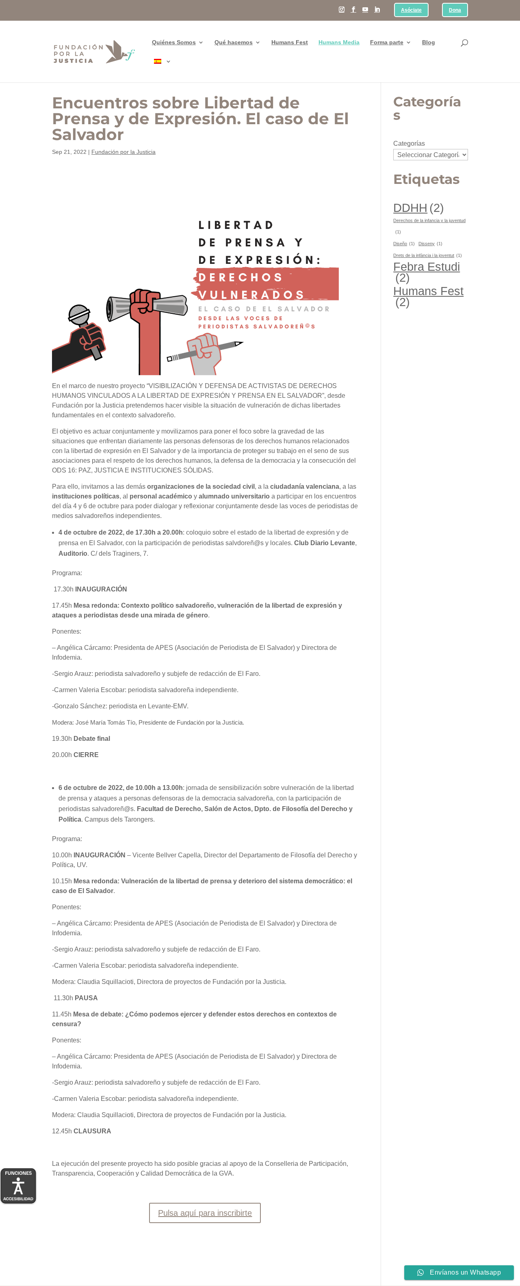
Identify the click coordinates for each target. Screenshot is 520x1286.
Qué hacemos (233, 42)
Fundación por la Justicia (123, 152)
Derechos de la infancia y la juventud (429, 226)
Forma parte (386, 42)
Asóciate (411, 10)
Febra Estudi (426, 272)
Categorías (409, 143)
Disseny (430, 243)
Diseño (404, 243)
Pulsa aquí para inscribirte (205, 1212)
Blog (428, 42)
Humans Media (339, 42)
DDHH (418, 207)
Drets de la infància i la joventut (427, 255)
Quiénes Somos (174, 42)
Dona (455, 10)
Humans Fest (289, 42)
